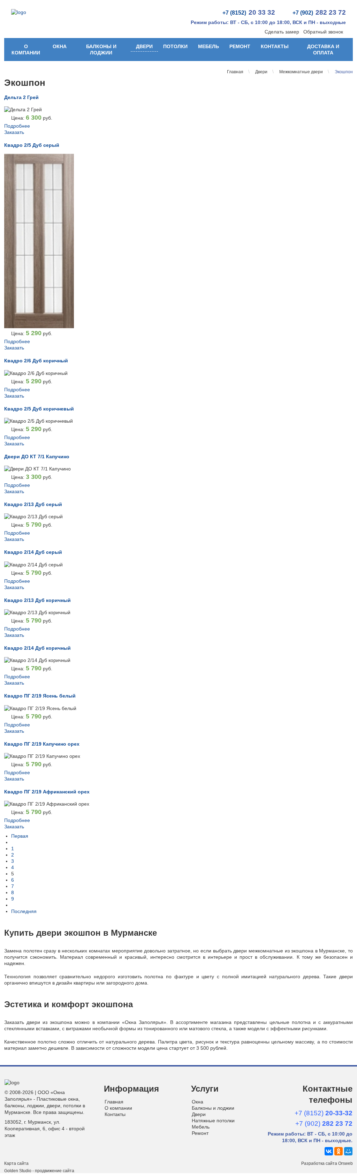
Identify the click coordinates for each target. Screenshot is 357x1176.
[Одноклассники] (338, 1151)
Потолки (175, 46)
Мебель (208, 46)
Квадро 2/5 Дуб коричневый (39, 409)
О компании (26, 49)
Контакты (275, 46)
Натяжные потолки (213, 1120)
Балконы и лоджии (101, 49)
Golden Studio (17, 1170)
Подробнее (17, 126)
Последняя (24, 911)
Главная (114, 1102)
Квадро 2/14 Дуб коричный (37, 648)
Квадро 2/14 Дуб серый (33, 552)
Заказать (14, 132)
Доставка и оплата (323, 49)
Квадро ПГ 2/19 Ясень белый (40, 696)
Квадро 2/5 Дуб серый (31, 145)
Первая (19, 836)
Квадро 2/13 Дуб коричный (37, 600)
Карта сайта (16, 1163)
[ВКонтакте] (329, 1151)
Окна (60, 46)
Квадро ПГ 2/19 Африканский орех (47, 791)
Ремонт (239, 46)
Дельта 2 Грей (21, 97)
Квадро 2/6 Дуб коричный (36, 360)
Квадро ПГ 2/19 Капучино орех (41, 744)
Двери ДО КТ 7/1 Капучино (36, 456)
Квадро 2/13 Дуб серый (33, 504)
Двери (144, 46)
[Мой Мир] (348, 1151)
